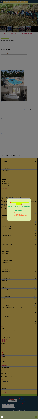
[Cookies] (2, 417)
